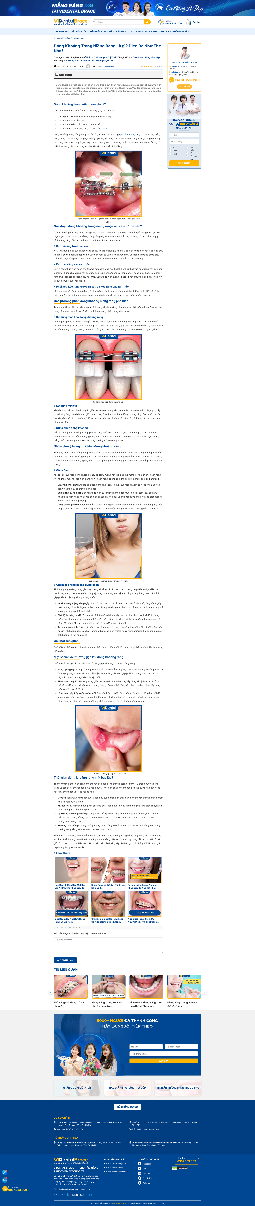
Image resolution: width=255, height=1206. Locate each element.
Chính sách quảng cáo (116, 1163)
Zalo (144, 1168)
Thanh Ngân (108, 66)
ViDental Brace (119, 1203)
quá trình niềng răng (129, 134)
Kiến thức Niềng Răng (74, 38)
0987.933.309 (186, 1161)
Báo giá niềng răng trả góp (127, 1087)
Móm (175, 150)
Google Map (148, 1178)
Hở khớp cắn (193, 157)
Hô (174, 147)
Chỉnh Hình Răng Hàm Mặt (146, 57)
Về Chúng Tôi (79, 31)
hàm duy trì (102, 128)
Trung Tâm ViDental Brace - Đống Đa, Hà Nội (91, 60)
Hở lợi (192, 153)
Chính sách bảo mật (115, 1167)
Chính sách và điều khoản (117, 1171)
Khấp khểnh (192, 148)
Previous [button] (50, 992)
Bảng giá (121, 31)
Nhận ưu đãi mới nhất (77, 1087)
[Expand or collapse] (160, 75)
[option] (71, 991)
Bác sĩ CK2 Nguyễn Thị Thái (101, 57)
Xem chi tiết (184, 87)
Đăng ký (164, 1061)
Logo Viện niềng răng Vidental (71, 22)
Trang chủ (62, 31)
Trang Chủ (58, 38)
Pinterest (146, 1183)
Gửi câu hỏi (184, 163)
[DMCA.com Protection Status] (180, 1168)
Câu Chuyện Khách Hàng (143, 31)
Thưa (175, 154)
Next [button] (204, 992)
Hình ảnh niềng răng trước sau (178, 1087)
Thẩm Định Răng (181, 31)
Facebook (147, 1164)
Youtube (146, 1173)
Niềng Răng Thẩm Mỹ (101, 31)
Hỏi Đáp (165, 31)
